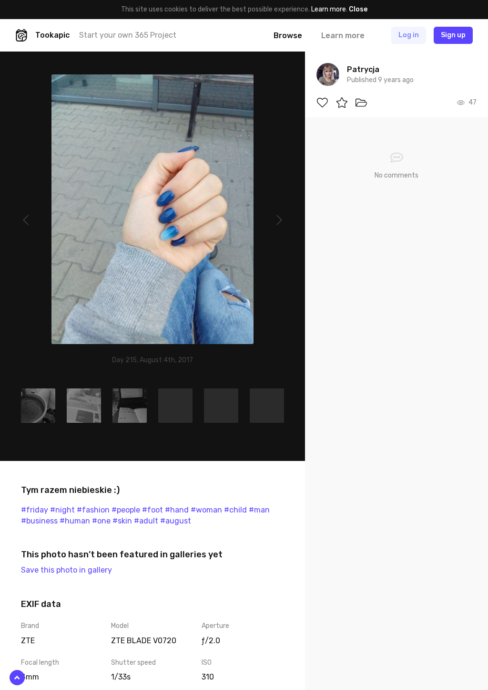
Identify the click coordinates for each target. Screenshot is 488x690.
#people (126, 509)
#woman (206, 509)
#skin (122, 520)
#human (75, 520)
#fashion (93, 509)
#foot (152, 509)
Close (358, 9)
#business (39, 520)
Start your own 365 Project (127, 35)
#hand (177, 509)
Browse (288, 35)
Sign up (453, 35)
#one (101, 520)
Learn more (328, 9)
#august (175, 520)
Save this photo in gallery (66, 570)
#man (259, 509)
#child (235, 509)
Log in (408, 35)
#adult (146, 520)
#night (62, 509)
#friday (34, 509)
